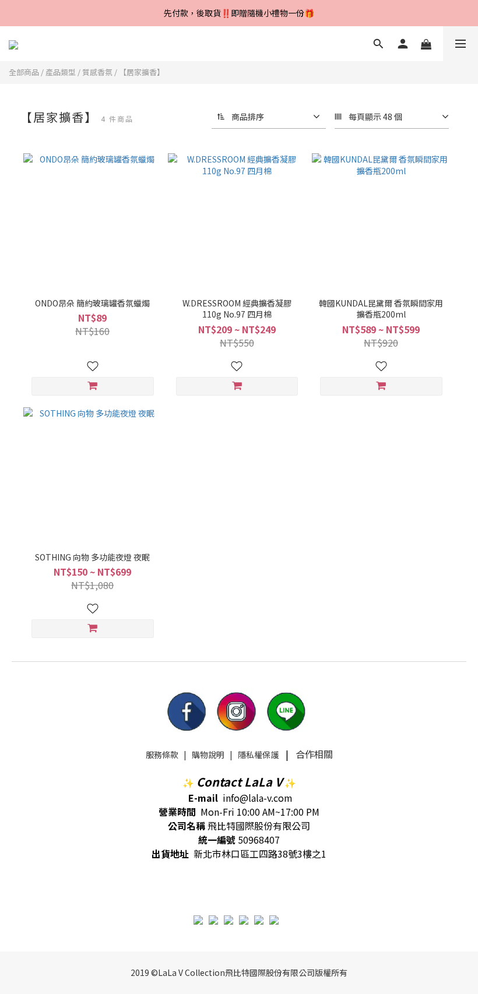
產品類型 (60, 71)
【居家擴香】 (141, 71)
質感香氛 (97, 71)
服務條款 (162, 754)
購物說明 (208, 754)
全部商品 (24, 71)
